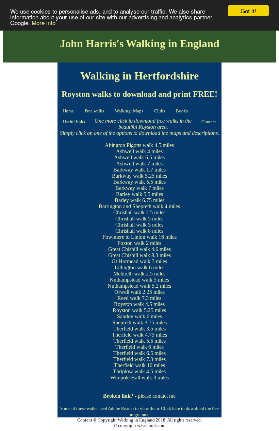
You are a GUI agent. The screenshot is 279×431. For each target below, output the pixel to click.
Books (182, 110)
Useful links (74, 121)
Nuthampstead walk (131, 280)
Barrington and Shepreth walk (131, 206)
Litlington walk (131, 267)
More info (43, 22)
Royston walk (129, 304)
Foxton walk (131, 243)
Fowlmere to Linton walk (129, 237)
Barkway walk (129, 170)
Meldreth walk (129, 273)
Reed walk (129, 298)
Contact (208, 121)
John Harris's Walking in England (139, 43)
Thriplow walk (129, 371)
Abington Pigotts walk (129, 145)
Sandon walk (131, 316)
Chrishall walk (129, 212)
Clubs (159, 110)
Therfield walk (129, 328)
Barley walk (129, 194)
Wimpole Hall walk (131, 377)
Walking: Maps (129, 110)
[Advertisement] (30, 167)
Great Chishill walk (129, 249)
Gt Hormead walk (131, 261)
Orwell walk (127, 292)
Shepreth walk (127, 322)
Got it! (248, 10)
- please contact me (139, 396)
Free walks (94, 110)
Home (68, 110)
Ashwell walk (131, 151)
